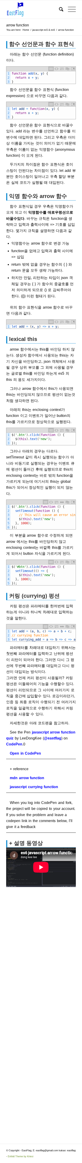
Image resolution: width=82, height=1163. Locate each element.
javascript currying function (34, 787)
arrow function (17, 25)
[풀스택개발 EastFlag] (34, 9)
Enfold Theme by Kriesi (20, 1156)
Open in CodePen (25, 753)
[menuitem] (58, 9)
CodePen (14, 744)
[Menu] (69, 9)
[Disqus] (41, 949)
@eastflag (52, 738)
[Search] (58, 9)
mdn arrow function (27, 778)
